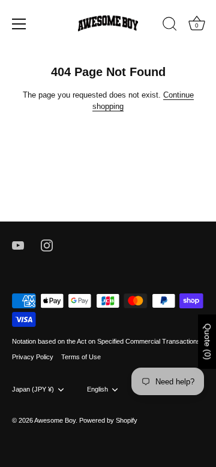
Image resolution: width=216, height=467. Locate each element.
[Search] (170, 26)
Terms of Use (81, 356)
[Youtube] (18, 245)
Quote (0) (207, 341)
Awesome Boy (55, 420)
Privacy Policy (32, 356)
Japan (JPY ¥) (33, 389)
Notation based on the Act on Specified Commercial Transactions (106, 341)
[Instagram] (47, 245)
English (97, 389)
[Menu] (19, 24)
